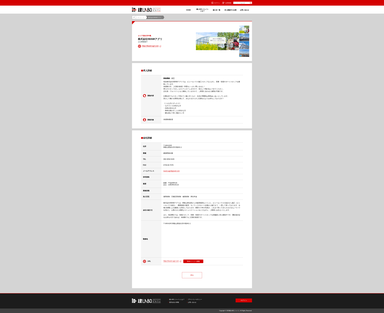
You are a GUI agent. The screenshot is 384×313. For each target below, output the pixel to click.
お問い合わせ (244, 10)
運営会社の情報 (174, 302)
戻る (192, 275)
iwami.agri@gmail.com (171, 171)
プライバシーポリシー (195, 299)
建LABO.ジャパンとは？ (202, 10)
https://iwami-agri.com (150, 46)
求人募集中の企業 (230, 10)
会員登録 (228, 3)
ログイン (217, 3)
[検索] (251, 3)
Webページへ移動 (193, 261)
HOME (188, 10)
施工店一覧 (216, 10)
